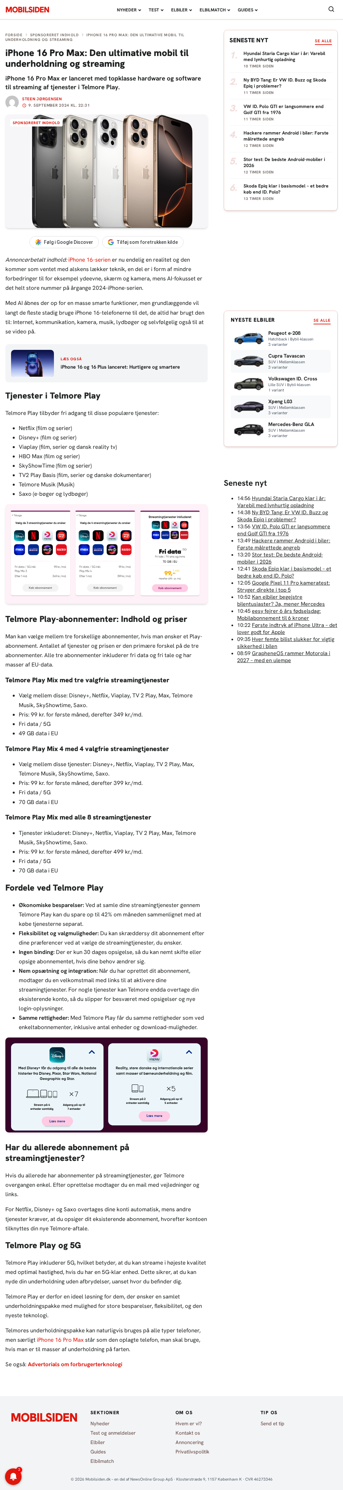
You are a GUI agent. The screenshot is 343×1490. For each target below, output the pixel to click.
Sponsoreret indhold (54, 35)
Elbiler (179, 10)
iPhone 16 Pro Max (60, 1339)
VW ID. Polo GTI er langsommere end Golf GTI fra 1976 (283, 530)
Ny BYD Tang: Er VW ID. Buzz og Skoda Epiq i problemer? (282, 516)
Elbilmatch (213, 10)
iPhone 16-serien (89, 259)
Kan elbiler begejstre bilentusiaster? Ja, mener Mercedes (281, 600)
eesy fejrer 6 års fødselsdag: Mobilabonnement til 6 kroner (279, 614)
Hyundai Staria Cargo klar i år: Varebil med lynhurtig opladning (281, 502)
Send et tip (272, 1423)
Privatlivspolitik (192, 1451)
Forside (13, 35)
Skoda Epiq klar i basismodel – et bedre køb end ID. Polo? (284, 572)
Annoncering (190, 1442)
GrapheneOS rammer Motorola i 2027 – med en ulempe (283, 657)
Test (154, 10)
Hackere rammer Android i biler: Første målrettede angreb (283, 544)
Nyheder (127, 10)
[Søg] (331, 9)
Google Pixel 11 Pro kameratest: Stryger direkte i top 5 (283, 586)
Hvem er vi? (189, 1423)
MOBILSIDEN (27, 10)
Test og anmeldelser (113, 1433)
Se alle (323, 41)
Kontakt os (188, 1433)
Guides (245, 10)
